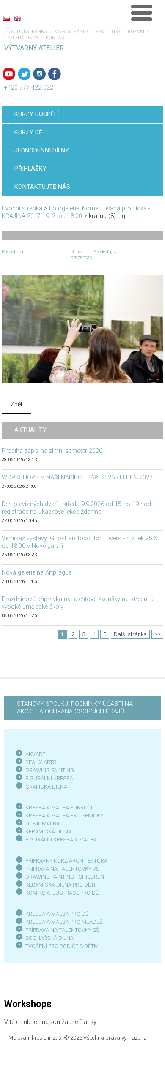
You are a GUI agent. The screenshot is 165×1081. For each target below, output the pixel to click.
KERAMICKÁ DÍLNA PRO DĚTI (60, 885)
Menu (141, 12)
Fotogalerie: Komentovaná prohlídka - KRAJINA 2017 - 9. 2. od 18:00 (76, 212)
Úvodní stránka (27, 31)
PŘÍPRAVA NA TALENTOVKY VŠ (62, 869)
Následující (106, 251)
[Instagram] (39, 74)
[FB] (54, 74)
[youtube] (9, 74)
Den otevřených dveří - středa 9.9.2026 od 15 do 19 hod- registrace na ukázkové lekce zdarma (77, 508)
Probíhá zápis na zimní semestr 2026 (52, 451)
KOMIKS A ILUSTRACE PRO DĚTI (64, 893)
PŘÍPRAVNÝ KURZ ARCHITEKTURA (66, 861)
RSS (100, 31)
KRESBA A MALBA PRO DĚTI (59, 914)
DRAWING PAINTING (49, 770)
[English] (17, 18)
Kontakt (56, 38)
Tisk (116, 31)
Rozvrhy (138, 31)
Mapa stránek (71, 31)
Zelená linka (22, 38)
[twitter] (24, 74)
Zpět (16, 404)
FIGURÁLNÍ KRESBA (49, 778)
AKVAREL (36, 754)
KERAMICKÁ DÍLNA (48, 831)
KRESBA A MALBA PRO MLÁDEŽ (64, 922)
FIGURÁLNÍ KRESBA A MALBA (61, 839)
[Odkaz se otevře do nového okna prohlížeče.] (82, 328)
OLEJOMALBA (42, 823)
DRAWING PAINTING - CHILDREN (64, 877)
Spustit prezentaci (82, 254)
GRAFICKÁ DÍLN (44, 787)
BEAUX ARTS (40, 762)
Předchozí (12, 251)
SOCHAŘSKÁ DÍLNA (49, 938)
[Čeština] (6, 18)
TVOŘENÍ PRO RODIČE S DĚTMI (62, 946)
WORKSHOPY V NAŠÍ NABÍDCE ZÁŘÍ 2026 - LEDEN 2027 (77, 477)
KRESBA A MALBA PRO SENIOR (62, 815)
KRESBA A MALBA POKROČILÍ (60, 807)
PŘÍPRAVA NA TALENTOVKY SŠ (62, 930)
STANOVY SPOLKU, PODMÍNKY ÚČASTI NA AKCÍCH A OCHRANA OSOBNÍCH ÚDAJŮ (75, 707)
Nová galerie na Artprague (37, 572)
